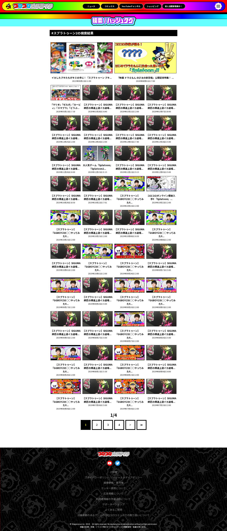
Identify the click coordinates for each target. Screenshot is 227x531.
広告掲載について (113, 493)
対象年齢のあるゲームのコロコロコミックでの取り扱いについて (113, 515)
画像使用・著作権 (113, 482)
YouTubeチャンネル (131, 6)
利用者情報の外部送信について (113, 499)
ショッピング (153, 6)
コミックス (109, 6)
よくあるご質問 (113, 509)
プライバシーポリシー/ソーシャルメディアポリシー (113, 477)
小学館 (113, 472)
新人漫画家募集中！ (173, 6)
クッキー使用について (113, 488)
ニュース (91, 6)
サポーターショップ (113, 504)
